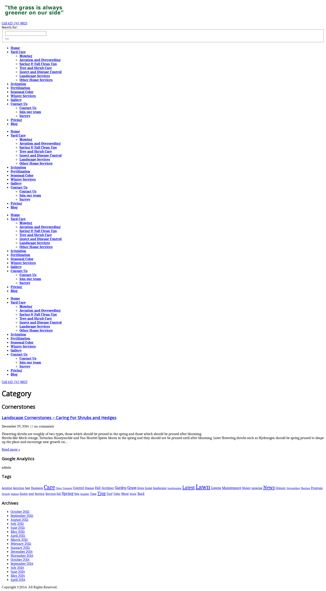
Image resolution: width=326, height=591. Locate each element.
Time (93, 493)
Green (140, 488)
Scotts (24, 494)
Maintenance (231, 488)
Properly (6, 494)
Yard (140, 494)
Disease (89, 488)
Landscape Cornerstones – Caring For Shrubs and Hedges (59, 417)
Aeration (18, 488)
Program (317, 488)
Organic (281, 488)
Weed (125, 494)
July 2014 (17, 568)
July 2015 (17, 524)
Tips (101, 493)
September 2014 (22, 564)
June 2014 (18, 572)
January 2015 (20, 548)
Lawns (216, 488)
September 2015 (22, 516)
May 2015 (18, 532)
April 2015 (18, 536)
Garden (120, 488)
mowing (256, 488)
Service (40, 494)
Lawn (203, 487)
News (269, 487)
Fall (98, 488)
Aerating (7, 488)
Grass (131, 487)
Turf (109, 494)
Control (78, 488)
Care (49, 487)
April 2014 (18, 580)
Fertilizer (108, 488)
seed (31, 493)
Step (76, 493)
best (27, 488)
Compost (67, 488)
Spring (67, 493)
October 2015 (20, 512)
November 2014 (22, 556)
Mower (246, 488)
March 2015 (19, 540)
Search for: (10, 27)
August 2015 (19, 520)
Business (37, 488)
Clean (59, 488)
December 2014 (22, 552)
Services (50, 494)
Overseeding (293, 488)
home (148, 488)
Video (116, 493)
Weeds (133, 493)
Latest (188, 487)
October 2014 (20, 560)
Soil (59, 493)
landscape (160, 488)
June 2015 (18, 528)
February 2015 (21, 544)
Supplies (84, 493)
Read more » (11, 450)
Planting (305, 488)
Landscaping (174, 488)
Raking (15, 493)
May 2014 (18, 576)
